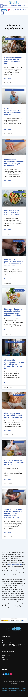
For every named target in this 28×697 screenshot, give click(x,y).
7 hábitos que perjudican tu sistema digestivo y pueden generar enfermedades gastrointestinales (14, 513)
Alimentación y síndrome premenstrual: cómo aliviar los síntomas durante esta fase (14, 364)
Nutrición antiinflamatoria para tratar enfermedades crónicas (12, 112)
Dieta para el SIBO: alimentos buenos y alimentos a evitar (12, 213)
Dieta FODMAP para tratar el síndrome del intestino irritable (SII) (13, 415)
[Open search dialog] (13, 10)
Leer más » (7, 78)
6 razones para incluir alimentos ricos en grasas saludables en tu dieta (13, 60)
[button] (2, 13)
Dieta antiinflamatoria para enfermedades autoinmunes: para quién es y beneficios (13, 312)
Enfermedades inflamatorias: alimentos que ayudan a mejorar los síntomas (14, 163)
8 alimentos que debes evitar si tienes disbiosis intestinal (14, 462)
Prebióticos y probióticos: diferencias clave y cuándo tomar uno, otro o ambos (13, 263)
